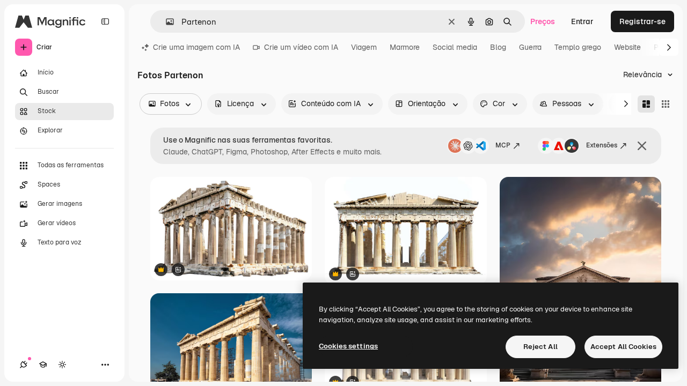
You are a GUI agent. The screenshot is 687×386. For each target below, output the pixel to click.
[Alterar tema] (62, 364)
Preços (542, 21)
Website (627, 47)
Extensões (601, 145)
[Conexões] (23, 364)
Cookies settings (348, 346)
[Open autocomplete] (165, 22)
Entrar (582, 21)
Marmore (405, 47)
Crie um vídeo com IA (301, 47)
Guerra (530, 47)
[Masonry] (646, 104)
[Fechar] (641, 145)
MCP (502, 145)
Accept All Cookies (623, 346)
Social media (455, 47)
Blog (498, 47)
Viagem (364, 47)
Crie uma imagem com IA (196, 47)
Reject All (540, 346)
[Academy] (43, 364)
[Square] (665, 104)
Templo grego (577, 47)
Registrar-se (642, 21)
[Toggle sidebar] (105, 21)
